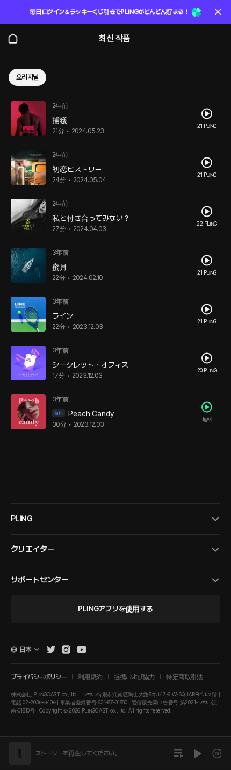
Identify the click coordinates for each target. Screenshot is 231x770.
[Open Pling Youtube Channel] (81, 649)
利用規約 (90, 677)
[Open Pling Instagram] (66, 649)
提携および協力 (134, 677)
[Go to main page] (13, 38)
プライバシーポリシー (39, 677)
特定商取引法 (184, 677)
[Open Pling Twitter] (51, 649)
